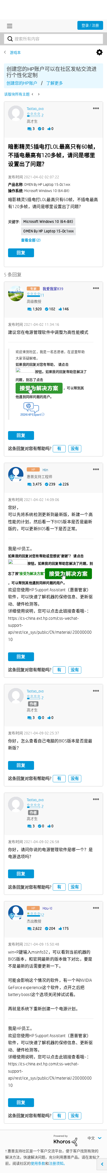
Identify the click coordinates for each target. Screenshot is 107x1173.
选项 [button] (99, 52)
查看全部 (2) (31, 240)
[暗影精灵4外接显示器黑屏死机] (38, 94)
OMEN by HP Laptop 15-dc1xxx (48, 231)
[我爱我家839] (16, 293)
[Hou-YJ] (16, 913)
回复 (21, 252)
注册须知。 (58, 1163)
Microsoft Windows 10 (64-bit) (48, 221)
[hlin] (16, 474)
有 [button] (59, 448)
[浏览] (8, 25)
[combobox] (53, 39)
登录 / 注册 (90, 25)
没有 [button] (75, 448)
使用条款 (38, 1163)
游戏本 (15, 52)
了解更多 (54, 83)
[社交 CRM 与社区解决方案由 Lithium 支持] (65, 1140)
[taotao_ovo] (16, 113)
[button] (96, 108)
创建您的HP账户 (21, 83)
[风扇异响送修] (32, 94)
